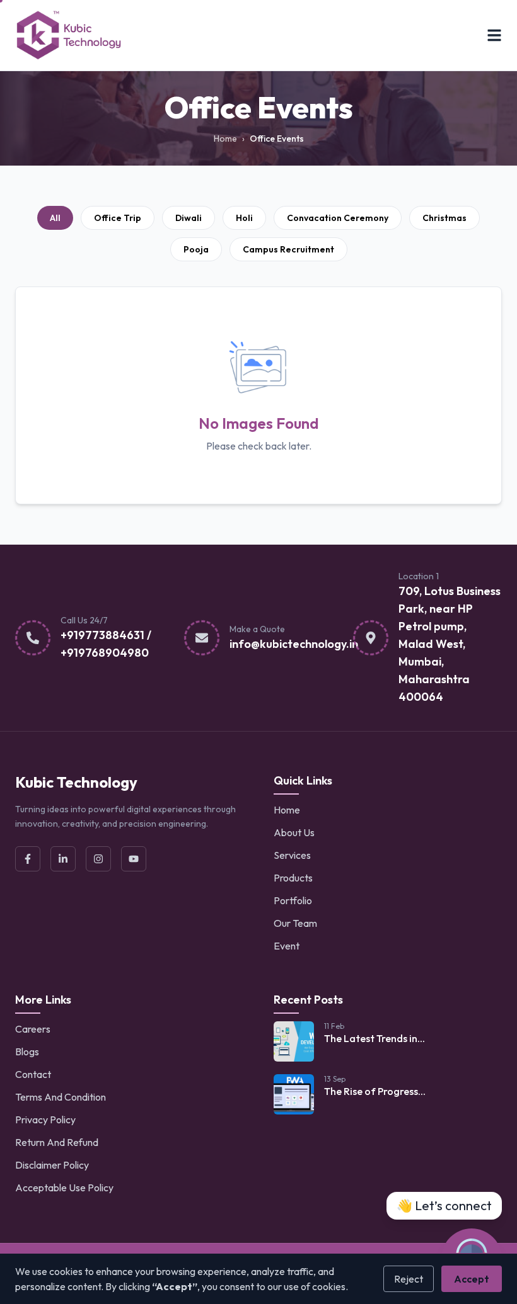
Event (286, 945)
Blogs (27, 1051)
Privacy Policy (45, 1119)
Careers (32, 1029)
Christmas (444, 218)
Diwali (188, 218)
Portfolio (293, 900)
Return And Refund (56, 1142)
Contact (33, 1074)
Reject (408, 1279)
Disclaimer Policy (52, 1165)
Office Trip (117, 218)
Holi (244, 218)
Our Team (295, 923)
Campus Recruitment (288, 249)
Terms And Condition (60, 1097)
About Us (294, 832)
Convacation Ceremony (337, 218)
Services (292, 855)
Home (225, 138)
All (55, 218)
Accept (471, 1279)
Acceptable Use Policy (64, 1187)
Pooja (196, 249)
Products (293, 877)
